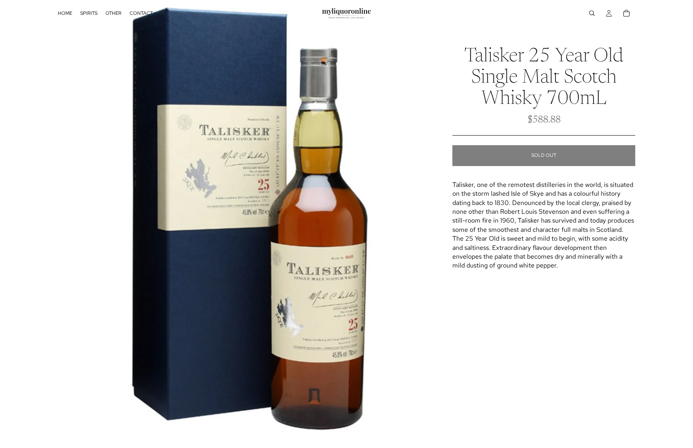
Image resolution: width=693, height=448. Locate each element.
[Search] (592, 13)
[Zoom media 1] (245, 224)
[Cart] (626, 13)
